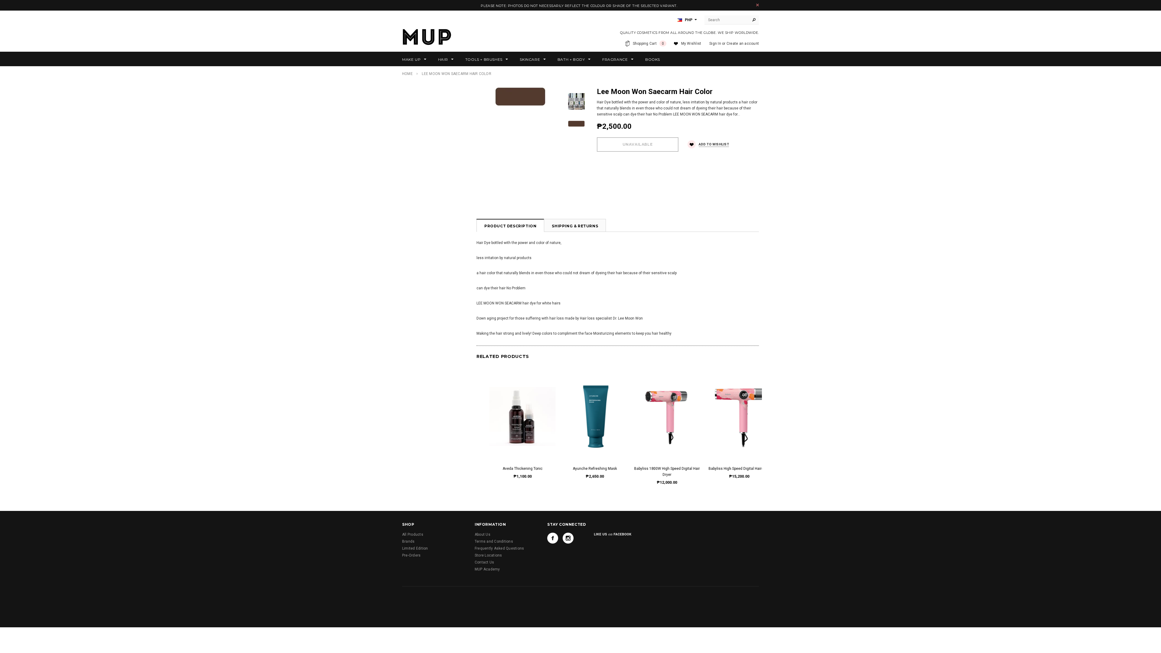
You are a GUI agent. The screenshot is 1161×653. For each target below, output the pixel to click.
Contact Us (484, 562)
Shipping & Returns (575, 226)
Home (407, 74)
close (757, 5)
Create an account (743, 43)
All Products (412, 534)
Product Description (510, 226)
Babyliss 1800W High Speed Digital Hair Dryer (582, 471)
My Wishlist (691, 43)
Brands (408, 541)
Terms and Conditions (494, 541)
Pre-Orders (411, 555)
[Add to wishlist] (510, 410)
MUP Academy (487, 569)
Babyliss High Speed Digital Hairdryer (654, 468)
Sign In (715, 43)
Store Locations (488, 555)
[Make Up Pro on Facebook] (552, 538)
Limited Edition (415, 548)
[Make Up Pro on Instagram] (568, 538)
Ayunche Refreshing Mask (510, 468)
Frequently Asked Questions (499, 548)
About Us (482, 534)
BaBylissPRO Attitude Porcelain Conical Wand (726, 471)
